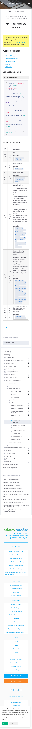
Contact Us (16, 649)
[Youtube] (21, 690)
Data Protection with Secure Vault (15, 447)
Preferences (13, 724)
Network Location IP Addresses (15, 360)
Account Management (10, 468)
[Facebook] (11, 690)
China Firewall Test (16, 588)
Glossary (8, 461)
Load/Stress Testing (16, 569)
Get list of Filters (10, 56)
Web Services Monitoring (16, 555)
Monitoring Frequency (17, 408)
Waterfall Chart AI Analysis (11, 482)
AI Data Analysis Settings (10, 479)
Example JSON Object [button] (12, 77)
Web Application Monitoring (16, 562)
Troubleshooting (10, 453)
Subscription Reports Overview (12, 488)
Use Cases (9, 456)
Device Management (12, 369)
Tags (12, 402)
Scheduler (13, 394)
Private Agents (10, 374)
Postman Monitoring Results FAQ (13, 502)
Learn (16, 622)
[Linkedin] (18, 690)
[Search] (27, 343)
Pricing (16, 645)
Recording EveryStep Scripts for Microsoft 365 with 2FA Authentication (16, 506)
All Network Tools (16, 595)
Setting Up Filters (19, 42)
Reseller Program (16, 608)
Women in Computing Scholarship (16, 632)
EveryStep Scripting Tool (10, 464)
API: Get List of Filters (19, 425)
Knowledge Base (16, 666)
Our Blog (16, 670)
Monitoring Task (15, 439)
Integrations (9, 450)
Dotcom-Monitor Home (16, 551)
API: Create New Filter (19, 430)
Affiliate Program (16, 604)
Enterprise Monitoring (16, 663)
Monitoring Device (16, 415)
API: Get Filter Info (18, 428)
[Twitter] (14, 690)
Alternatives (16, 618)
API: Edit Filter (16, 433)
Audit (12, 400)
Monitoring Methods (14, 388)
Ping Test (16, 592)
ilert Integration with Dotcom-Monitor (14, 499)
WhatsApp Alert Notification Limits (13, 491)
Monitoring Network (16, 659)
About (16, 642)
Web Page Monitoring (16, 558)
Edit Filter (7, 64)
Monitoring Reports (11, 377)
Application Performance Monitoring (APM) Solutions (15, 573)
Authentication (13, 386)
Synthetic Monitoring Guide (16, 629)
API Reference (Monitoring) (13, 380)
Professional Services (16, 611)
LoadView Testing (16, 702)
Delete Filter (8, 67)
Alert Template (15, 397)
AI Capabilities (10, 357)
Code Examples (13, 445)
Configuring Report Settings (11, 485)
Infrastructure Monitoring (16, 565)
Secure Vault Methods (15, 442)
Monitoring (6, 355)
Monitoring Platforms (17, 405)
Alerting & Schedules (12, 371)
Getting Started (10, 363)
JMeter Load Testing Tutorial (16, 625)
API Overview (12, 383)
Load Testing (7, 352)
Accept (5, 724)
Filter (6, 327)
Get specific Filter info (11, 59)
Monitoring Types (11, 366)
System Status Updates (16, 615)
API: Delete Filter (17, 436)
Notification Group (16, 391)
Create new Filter (10, 61)
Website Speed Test (16, 585)
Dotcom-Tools (16, 705)
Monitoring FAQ (10, 459)
